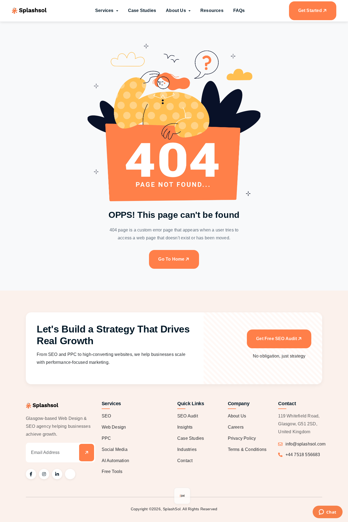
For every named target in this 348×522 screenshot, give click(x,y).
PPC (106, 438)
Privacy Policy (242, 438)
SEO (106, 416)
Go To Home (171, 259)
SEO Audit (187, 416)
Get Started (310, 10)
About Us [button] (176, 10)
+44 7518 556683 (302, 454)
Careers (236, 427)
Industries (187, 449)
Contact (184, 460)
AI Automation (115, 460)
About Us (237, 416)
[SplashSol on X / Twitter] (70, 474)
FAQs (239, 10)
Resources (211, 10)
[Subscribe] (86, 453)
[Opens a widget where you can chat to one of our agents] (327, 512)
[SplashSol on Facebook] (31, 474)
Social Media (115, 449)
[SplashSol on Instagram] (44, 474)
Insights (185, 427)
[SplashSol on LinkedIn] (57, 474)
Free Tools (112, 471)
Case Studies (142, 10)
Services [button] (105, 10)
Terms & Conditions (247, 449)
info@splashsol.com (305, 444)
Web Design (114, 427)
